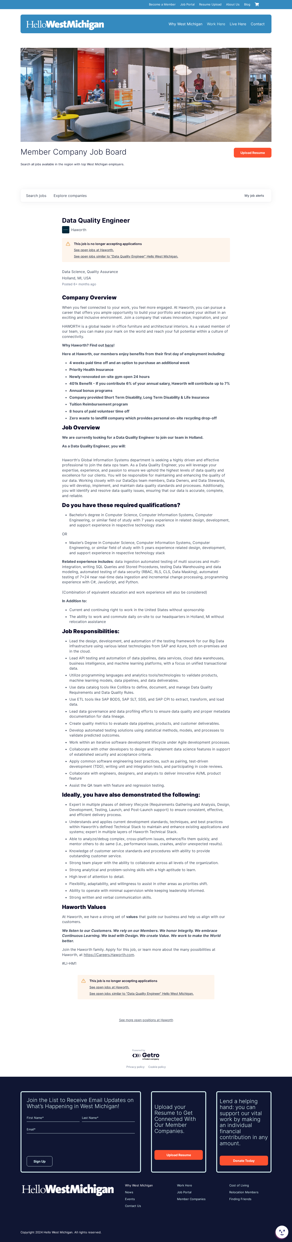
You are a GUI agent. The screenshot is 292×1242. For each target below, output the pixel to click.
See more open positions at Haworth (146, 1020)
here (109, 345)
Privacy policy (135, 1067)
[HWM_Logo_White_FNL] (65, 20)
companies (70, 195)
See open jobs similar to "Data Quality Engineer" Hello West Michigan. (126, 256)
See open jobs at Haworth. (94, 250)
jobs (36, 195)
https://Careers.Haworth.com (109, 954)
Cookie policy (157, 1067)
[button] (281, 1232)
